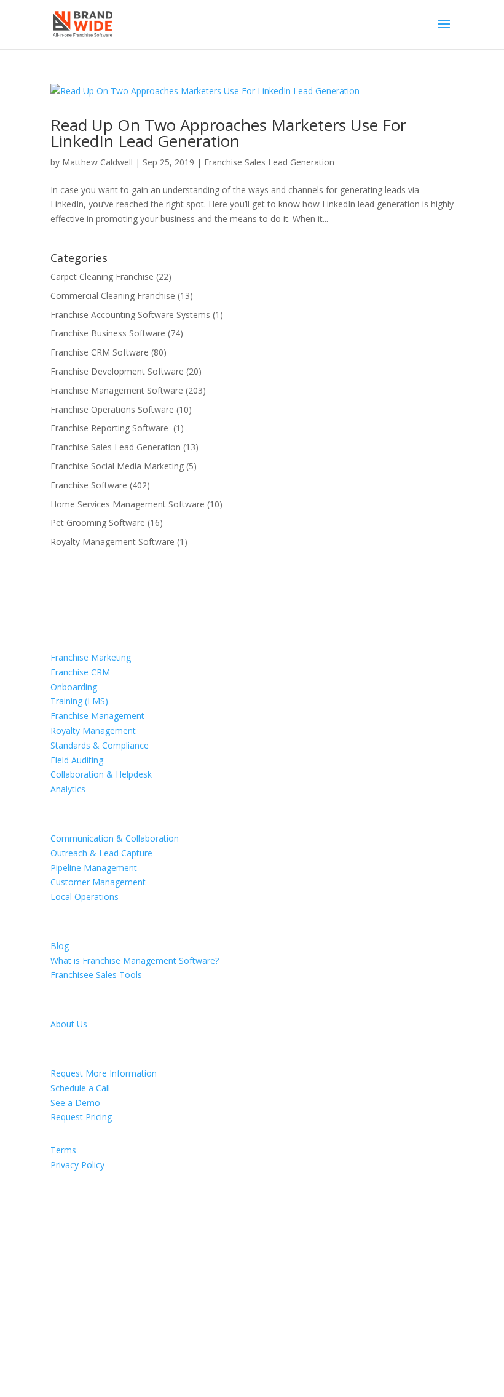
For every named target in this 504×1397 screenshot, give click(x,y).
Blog (59, 946)
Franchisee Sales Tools (96, 975)
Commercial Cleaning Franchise (112, 295)
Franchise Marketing (90, 657)
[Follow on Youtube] (444, 1314)
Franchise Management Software (116, 390)
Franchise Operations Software (112, 409)
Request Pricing (81, 1117)
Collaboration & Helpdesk (101, 774)
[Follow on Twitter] (394, 1314)
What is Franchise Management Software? (134, 960)
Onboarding (73, 687)
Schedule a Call (80, 1088)
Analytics (67, 789)
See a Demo (75, 1102)
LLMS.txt (332, 1278)
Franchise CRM (80, 672)
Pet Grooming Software (97, 522)
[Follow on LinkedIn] (419, 1314)
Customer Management (98, 882)
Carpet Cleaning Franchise (102, 276)
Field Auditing (76, 760)
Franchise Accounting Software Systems (130, 314)
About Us (68, 1024)
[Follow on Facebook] (370, 1314)
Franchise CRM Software (99, 352)
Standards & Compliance (99, 745)
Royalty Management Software (112, 541)
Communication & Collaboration (114, 838)
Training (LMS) (79, 701)
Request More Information (103, 1073)
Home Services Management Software (127, 504)
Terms (63, 1150)
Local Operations (84, 896)
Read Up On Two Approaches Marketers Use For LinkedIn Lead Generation (228, 133)
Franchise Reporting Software (110, 428)
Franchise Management (97, 716)
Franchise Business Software (107, 333)
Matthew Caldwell (97, 162)
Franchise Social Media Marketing (117, 466)
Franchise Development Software (117, 371)
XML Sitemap (278, 1278)
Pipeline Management (93, 868)
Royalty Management (93, 730)
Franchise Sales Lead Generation (269, 162)
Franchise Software (88, 485)
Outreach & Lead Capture (101, 853)
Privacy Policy (77, 1165)
